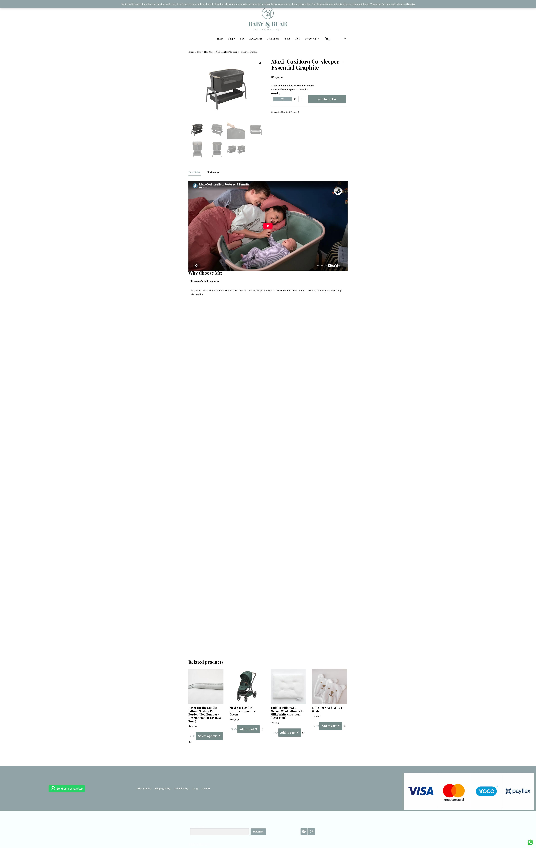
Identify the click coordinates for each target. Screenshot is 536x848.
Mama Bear (273, 38)
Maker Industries (260, 763)
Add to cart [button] (246, 729)
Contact (206, 788)
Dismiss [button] (411, 4)
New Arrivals (255, 38)
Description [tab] (194, 172)
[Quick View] (194, 736)
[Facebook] (304, 831)
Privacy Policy (144, 788)
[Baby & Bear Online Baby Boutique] (268, 18)
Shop (199, 52)
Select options (207, 736)
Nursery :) (295, 112)
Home (220, 38)
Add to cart (325, 99)
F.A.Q (297, 38)
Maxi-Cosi (208, 52)
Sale (242, 38)
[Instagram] (311, 831)
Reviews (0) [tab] (213, 172)
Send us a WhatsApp (69, 788)
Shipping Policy (162, 788)
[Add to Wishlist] (282, 99)
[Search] (345, 39)
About (287, 38)
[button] (234, 38)
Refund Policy (181, 788)
